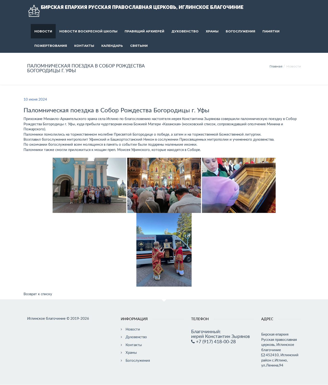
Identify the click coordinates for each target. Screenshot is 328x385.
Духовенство (185, 31)
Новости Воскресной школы (88, 31)
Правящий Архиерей (144, 31)
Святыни (139, 46)
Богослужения (240, 31)
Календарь (112, 46)
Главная (276, 66)
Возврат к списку (38, 294)
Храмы (212, 31)
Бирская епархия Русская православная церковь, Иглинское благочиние (142, 7)
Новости (43, 31)
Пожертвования (50, 46)
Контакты (84, 46)
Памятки (270, 31)
